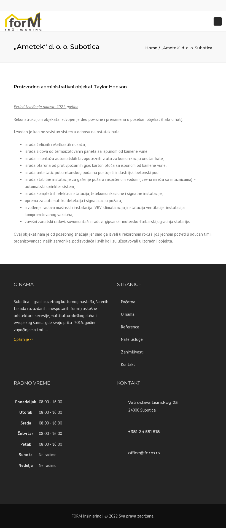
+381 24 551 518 (144, 431)
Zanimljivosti (132, 352)
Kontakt (128, 364)
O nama (127, 314)
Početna (128, 301)
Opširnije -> (24, 339)
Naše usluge (132, 339)
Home (151, 47)
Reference (130, 327)
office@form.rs (144, 452)
